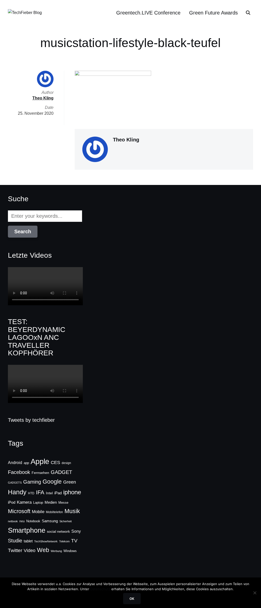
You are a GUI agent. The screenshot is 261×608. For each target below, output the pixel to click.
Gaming (32, 482)
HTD (31, 493)
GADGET (61, 472)
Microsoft (19, 511)
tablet (28, 541)
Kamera (24, 502)
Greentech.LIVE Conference (148, 13)
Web (43, 550)
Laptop (38, 502)
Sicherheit (65, 521)
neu (22, 521)
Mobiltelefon (54, 512)
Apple (40, 461)
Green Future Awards (213, 13)
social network (58, 531)
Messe (63, 502)
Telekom (64, 541)
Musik (72, 511)
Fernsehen (40, 473)
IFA (40, 492)
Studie (15, 540)
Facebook (19, 472)
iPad (58, 493)
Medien (51, 502)
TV (74, 540)
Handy (17, 492)
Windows (70, 551)
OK (131, 599)
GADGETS (15, 482)
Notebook (33, 521)
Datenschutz (100, 589)
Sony (76, 531)
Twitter (15, 550)
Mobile (38, 511)
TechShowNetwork (46, 541)
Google (52, 481)
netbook (13, 521)
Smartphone (26, 530)
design (66, 463)
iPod (11, 502)
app (26, 463)
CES (55, 462)
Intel (49, 493)
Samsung (50, 521)
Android (15, 462)
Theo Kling (126, 139)
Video (29, 550)
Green (69, 482)
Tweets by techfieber (31, 420)
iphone (72, 492)
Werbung (56, 551)
